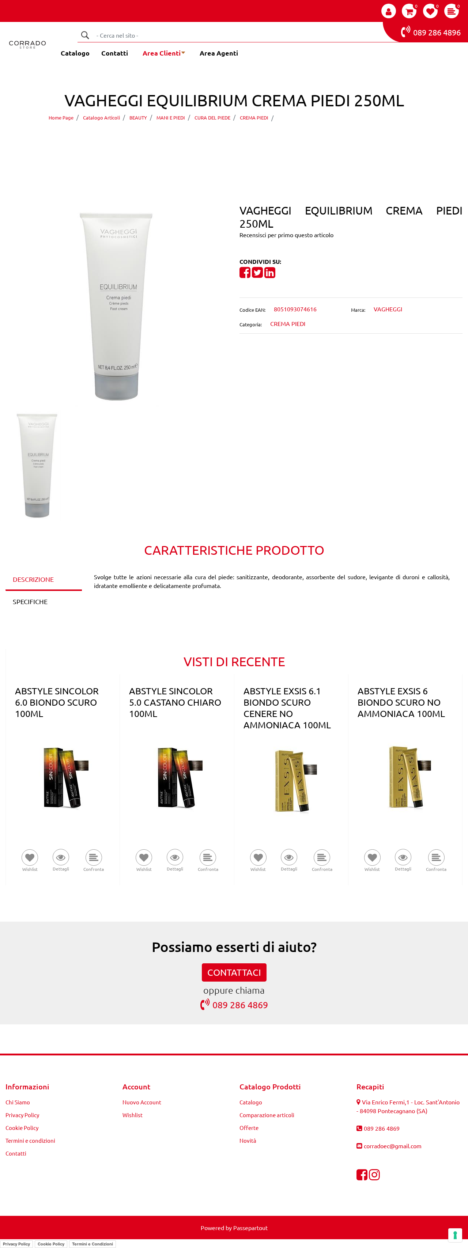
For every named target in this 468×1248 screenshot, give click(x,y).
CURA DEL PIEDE (212, 117)
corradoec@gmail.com (393, 1145)
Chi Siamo (17, 1102)
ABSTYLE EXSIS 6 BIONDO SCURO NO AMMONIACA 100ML (401, 702)
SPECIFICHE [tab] (30, 601)
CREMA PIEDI (254, 117)
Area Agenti (219, 53)
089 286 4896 (437, 32)
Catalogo (75, 53)
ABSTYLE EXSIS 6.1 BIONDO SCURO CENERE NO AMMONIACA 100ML (287, 708)
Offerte (248, 1127)
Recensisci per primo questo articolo (286, 234)
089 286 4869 (240, 1004)
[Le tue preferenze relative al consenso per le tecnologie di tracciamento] (455, 1235)
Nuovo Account (141, 1102)
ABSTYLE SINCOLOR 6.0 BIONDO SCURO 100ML (57, 702)
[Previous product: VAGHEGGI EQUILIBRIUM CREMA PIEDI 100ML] (220, 138)
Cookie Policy (21, 1127)
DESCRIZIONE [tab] (33, 579)
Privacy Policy (22, 1114)
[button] (85, 35)
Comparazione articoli (266, 1114)
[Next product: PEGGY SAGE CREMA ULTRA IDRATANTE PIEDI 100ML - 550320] (247, 138)
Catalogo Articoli (101, 117)
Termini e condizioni (30, 1140)
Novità (247, 1140)
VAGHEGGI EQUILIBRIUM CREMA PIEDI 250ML (346, 117)
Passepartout (250, 1227)
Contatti (114, 53)
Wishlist (132, 1114)
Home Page (61, 117)
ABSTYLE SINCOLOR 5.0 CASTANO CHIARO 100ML (175, 702)
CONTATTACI (234, 972)
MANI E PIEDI (170, 117)
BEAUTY (138, 117)
